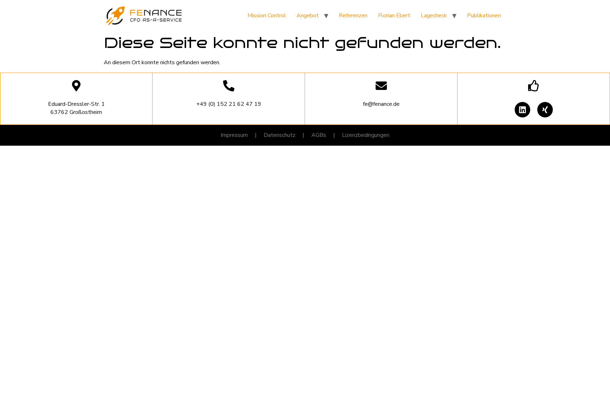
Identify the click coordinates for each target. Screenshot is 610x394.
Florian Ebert (394, 15)
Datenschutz (279, 135)
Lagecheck (434, 15)
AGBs (318, 135)
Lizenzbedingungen (365, 135)
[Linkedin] (522, 109)
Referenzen (353, 15)
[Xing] (545, 109)
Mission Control (266, 15)
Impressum (234, 135)
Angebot (308, 15)
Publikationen (484, 15)
